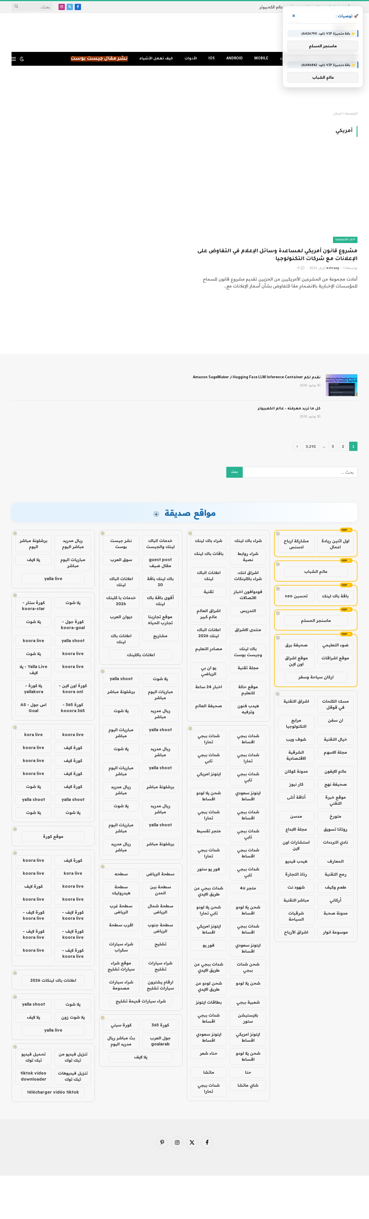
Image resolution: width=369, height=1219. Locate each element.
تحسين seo (296, 596)
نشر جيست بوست (121, 543)
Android (234, 59)
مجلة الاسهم (335, 752)
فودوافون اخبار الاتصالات (248, 594)
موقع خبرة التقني (335, 800)
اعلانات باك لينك (121, 638)
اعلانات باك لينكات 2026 (53, 980)
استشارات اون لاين (296, 845)
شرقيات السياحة (296, 916)
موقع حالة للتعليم (248, 689)
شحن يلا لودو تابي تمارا (208, 910)
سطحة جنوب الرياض (160, 928)
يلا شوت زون (73, 1017)
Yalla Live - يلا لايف (33, 669)
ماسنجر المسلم (316, 620)
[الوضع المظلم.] (21, 59)
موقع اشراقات (335, 658)
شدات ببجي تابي (208, 757)
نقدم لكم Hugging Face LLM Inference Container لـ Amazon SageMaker (257, 378)
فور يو (208, 945)
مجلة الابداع (296, 829)
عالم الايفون (335, 771)
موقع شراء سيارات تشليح (121, 966)
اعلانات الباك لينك (209, 575)
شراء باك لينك (248, 540)
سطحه (121, 873)
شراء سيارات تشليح (160, 966)
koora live (33, 640)
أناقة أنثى (296, 797)
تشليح (160, 944)
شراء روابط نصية (248, 556)
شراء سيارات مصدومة (121, 985)
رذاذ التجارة (296, 874)
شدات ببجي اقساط (248, 738)
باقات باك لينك (208, 553)
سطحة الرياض (160, 873)
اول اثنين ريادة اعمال (335, 544)
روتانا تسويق (335, 829)
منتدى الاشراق (248, 629)
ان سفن (335, 720)
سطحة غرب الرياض (121, 909)
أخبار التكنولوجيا (345, 239)
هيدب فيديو (296, 861)
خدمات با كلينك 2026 (121, 600)
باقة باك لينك (335, 596)
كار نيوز (296, 784)
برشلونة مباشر (121, 691)
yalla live (53, 578)
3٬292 (311, 446)
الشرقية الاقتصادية (296, 755)
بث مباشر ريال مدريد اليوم (121, 1041)
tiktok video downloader (33, 1076)
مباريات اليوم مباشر (160, 694)
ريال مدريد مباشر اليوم (73, 543)
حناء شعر (208, 1053)
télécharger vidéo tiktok (53, 1092)
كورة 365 (160, 1025)
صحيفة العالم (208, 705)
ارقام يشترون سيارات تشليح (160, 985)
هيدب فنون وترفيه (248, 708)
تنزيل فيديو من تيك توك (73, 1057)
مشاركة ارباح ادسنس (296, 544)
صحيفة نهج (335, 784)
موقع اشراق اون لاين (296, 661)
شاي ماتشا (248, 1085)
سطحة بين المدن (160, 890)
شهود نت (296, 887)
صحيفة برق (296, 645)
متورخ (335, 816)
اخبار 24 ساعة (208, 686)
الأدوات (190, 59)
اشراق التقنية (296, 701)
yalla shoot (121, 678)
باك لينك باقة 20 (160, 581)
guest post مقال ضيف (160, 562)
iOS (211, 59)
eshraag (332, 268)
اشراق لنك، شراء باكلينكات (248, 575)
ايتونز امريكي (209, 773)
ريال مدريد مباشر (160, 713)
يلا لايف (140, 1057)
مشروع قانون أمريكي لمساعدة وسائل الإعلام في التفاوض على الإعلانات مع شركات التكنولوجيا (277, 255)
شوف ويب (296, 739)
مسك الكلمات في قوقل (335, 704)
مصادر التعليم (208, 648)
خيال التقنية (335, 739)
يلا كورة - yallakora (33, 688)
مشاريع (160, 635)
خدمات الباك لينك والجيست (160, 543)
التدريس (248, 610)
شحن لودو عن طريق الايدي (208, 986)
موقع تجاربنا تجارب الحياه (160, 619)
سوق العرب (121, 559)
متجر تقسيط (209, 831)
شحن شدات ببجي (248, 967)
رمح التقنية (336, 874)
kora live (33, 734)
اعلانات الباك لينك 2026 (209, 632)
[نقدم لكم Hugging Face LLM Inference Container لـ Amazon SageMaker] (341, 385)
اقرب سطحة (121, 925)
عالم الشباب (315, 571)
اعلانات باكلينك (141, 654)
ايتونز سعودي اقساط (248, 796)
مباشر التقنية (296, 900)
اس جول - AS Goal (33, 707)
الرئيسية (351, 114)
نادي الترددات (335, 842)
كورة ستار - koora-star (33, 605)
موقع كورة (53, 836)
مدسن (296, 816)
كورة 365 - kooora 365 (73, 707)
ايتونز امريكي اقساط (209, 929)
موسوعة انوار (335, 932)
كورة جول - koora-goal (73, 624)
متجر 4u (248, 888)
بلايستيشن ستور (248, 1018)
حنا (248, 1072)
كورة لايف (73, 747)
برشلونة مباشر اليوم (33, 543)
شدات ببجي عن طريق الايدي (208, 891)
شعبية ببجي (248, 1002)
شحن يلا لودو (248, 983)
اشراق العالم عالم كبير (209, 613)
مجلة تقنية (248, 667)
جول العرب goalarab (160, 1041)
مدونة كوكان (296, 771)
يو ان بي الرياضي (208, 670)
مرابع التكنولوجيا (296, 723)
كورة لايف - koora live (73, 915)
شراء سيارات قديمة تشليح (141, 1001)
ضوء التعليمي (335, 645)
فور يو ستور (208, 869)
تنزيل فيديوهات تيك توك (73, 1076)
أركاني (335, 900)
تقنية (209, 591)
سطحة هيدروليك (121, 890)
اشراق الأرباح (296, 932)
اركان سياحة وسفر (316, 677)
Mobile (261, 59)
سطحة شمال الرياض (160, 909)
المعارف (335, 861)
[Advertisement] (184, 89)
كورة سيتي (121, 1025)
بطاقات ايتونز (209, 1002)
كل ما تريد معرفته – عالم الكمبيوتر (289, 409)
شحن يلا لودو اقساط (208, 796)
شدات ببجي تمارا (208, 738)
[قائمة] (14, 58)
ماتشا (208, 1072)
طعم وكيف (335, 887)
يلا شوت (160, 678)
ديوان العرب (121, 616)
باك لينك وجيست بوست (248, 651)
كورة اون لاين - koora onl (73, 688)
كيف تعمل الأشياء (156, 59)
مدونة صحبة (335, 913)
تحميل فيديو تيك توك (33, 1057)
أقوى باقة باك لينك (160, 600)
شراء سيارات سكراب (121, 947)
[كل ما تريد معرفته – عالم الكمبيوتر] (341, 416)
